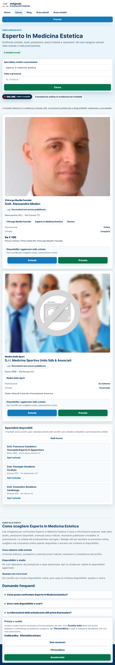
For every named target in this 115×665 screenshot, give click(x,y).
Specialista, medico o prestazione (20, 62)
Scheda (32, 260)
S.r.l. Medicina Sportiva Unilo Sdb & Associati (38, 360)
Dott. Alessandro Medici (22, 204)
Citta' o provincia (12, 74)
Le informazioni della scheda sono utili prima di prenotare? (39, 612)
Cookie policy (11, 635)
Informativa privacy (30, 635)
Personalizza (58, 650)
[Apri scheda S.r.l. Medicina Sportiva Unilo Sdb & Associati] (57, 313)
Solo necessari (57, 642)
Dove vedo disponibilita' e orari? (25, 603)
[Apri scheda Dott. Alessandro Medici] (57, 156)
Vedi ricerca (56, 438)
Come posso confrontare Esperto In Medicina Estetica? (37, 594)
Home (7, 12)
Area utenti (42, 12)
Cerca (18, 12)
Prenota (57, 19)
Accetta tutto (57, 657)
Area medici (60, 12)
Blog (29, 12)
